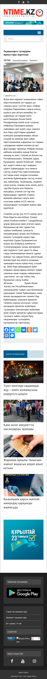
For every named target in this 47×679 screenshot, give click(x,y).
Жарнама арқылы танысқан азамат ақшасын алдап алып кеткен (23, 464)
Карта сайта (23, 673)
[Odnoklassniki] (29, 329)
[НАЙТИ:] (23, 38)
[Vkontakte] (23, 329)
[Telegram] (12, 329)
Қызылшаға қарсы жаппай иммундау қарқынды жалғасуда (21, 503)
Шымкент (34, 60)
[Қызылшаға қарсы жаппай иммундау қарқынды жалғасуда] (23, 485)
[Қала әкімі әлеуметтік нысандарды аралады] (23, 411)
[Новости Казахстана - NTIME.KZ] (23, 12)
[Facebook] (6, 329)
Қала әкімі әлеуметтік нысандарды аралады (19, 427)
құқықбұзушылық (20, 60)
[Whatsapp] (17, 329)
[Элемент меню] (19, 2)
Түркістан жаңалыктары (16, 611)
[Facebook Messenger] (12, 335)
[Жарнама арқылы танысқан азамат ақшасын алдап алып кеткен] (23, 446)
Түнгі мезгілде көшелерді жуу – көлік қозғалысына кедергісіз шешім (21, 390)
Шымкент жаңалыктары (16, 617)
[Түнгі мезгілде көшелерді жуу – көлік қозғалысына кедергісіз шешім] (23, 372)
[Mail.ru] (6, 335)
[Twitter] (35, 329)
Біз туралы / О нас (14, 623)
